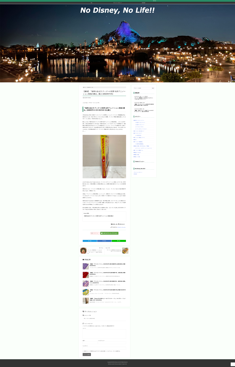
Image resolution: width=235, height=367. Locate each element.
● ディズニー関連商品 (138, 141)
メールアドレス (101, 340)
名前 (84, 340)
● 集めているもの (137, 152)
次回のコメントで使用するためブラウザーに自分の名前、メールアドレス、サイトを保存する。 (102, 351)
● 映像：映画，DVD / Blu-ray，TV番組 (141, 146)
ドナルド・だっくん (121, 227)
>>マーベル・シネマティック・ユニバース (143, 148)
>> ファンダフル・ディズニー (141, 128)
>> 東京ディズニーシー (139, 124)
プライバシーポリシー (138, 172)
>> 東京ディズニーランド (140, 122)
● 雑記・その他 (137, 156)
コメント (84, 328)
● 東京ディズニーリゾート (139, 120)
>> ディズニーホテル (139, 126)
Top (85, 87)
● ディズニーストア (138, 133)
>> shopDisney (138, 135)
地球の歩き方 (122, 224)
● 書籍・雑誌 (90, 87)
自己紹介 (135, 173)
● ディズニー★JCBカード (139, 131)
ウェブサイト (85, 345)
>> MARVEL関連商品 (139, 143)
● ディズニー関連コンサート (139, 137)
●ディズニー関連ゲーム (138, 150)
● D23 (135, 139)
